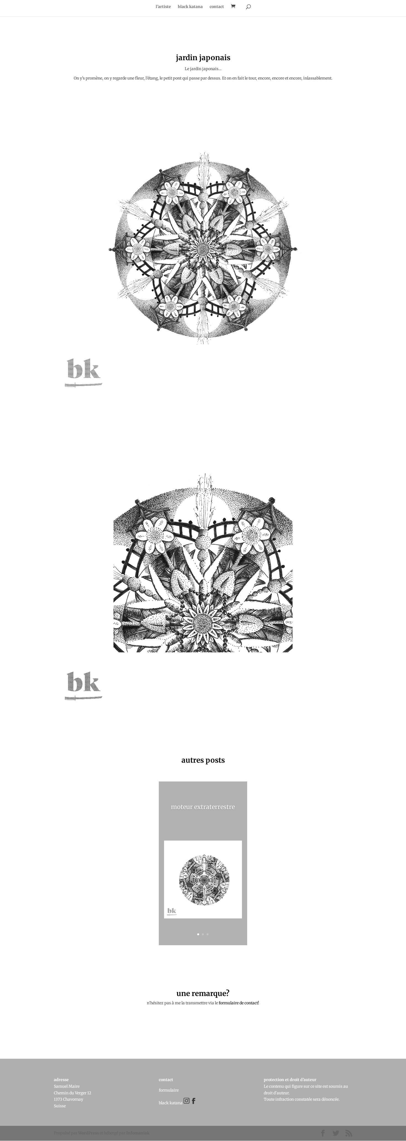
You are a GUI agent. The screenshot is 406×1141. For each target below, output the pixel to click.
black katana (190, 7)
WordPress (88, 1133)
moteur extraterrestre (203, 807)
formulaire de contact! (239, 1002)
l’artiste (163, 7)
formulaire (169, 1090)
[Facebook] (191, 1102)
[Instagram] (186, 1102)
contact (217, 7)
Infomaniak (137, 1133)
